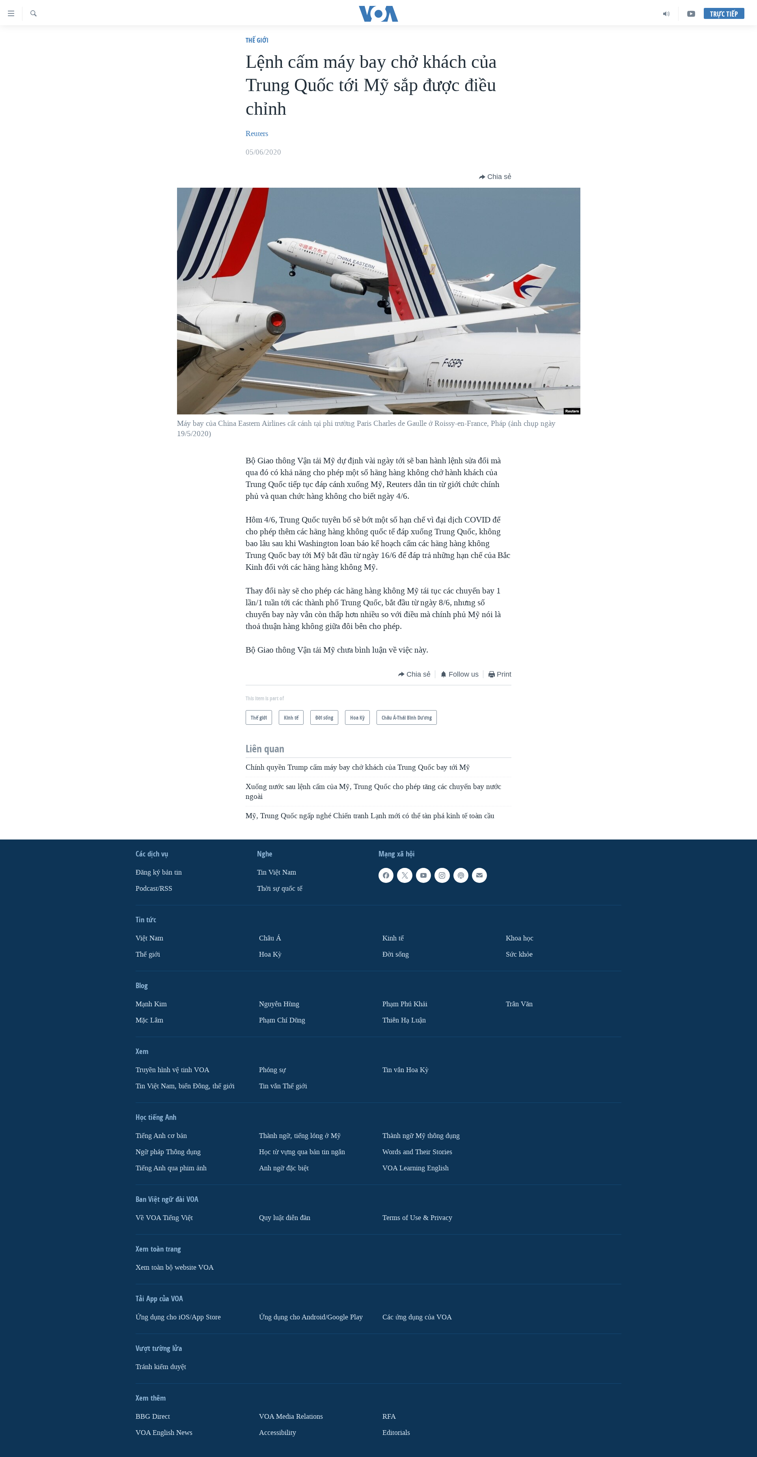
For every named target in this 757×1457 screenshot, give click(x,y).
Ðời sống (395, 954)
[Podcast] (460, 875)
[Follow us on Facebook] (385, 875)
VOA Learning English (415, 1168)
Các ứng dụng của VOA (417, 1317)
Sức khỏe (519, 954)
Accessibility (277, 1432)
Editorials (396, 1432)
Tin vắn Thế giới (283, 1086)
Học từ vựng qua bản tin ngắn (302, 1152)
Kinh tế (393, 938)
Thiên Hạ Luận (404, 1020)
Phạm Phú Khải (404, 1004)
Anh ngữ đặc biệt (284, 1168)
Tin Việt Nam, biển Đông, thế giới (185, 1086)
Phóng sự (272, 1070)
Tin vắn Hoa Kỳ (405, 1070)
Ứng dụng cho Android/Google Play (311, 1317)
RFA (389, 1416)
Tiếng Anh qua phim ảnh (171, 1168)
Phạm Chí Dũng (282, 1020)
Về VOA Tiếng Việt (164, 1217)
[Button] (495, 177)
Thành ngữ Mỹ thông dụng (421, 1135)
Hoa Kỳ (270, 954)
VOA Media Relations (291, 1416)
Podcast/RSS (154, 888)
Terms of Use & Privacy (417, 1217)
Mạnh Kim (151, 1004)
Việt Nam (149, 938)
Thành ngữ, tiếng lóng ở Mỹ (300, 1135)
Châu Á (270, 938)
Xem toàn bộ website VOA (175, 1267)
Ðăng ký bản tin (159, 872)
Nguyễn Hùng (279, 1004)
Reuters (257, 133)
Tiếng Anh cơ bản (161, 1135)
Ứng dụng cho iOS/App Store (178, 1317)
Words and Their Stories (417, 1152)
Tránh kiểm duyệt (161, 1366)
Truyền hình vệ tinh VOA (172, 1070)
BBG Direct (153, 1416)
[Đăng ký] (479, 875)
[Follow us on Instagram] (441, 875)
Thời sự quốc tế (279, 888)
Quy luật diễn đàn (284, 1217)
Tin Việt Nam (276, 872)
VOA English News (164, 1432)
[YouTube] (691, 14)
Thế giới (257, 40)
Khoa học (519, 938)
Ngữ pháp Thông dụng (168, 1152)
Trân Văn (519, 1004)
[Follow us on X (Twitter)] (404, 875)
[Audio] (666, 14)
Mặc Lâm (149, 1020)
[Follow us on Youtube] (423, 875)
